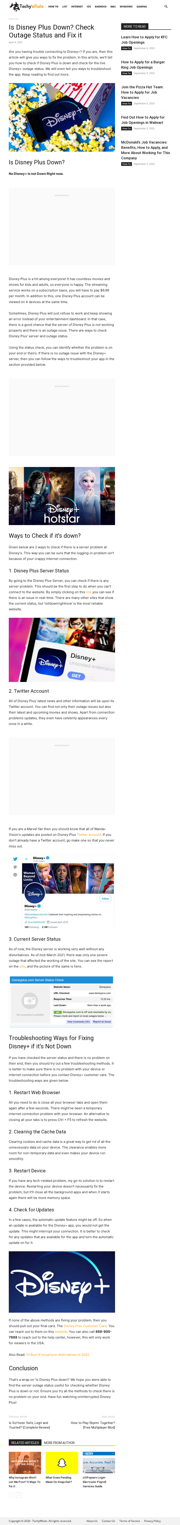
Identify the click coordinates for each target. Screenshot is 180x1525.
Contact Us (108, 1521)
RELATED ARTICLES (25, 1443)
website (61, 1332)
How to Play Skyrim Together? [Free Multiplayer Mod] (93, 1425)
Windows (126, 6)
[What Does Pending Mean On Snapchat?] (62, 1463)
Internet (77, 6)
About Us (92, 1521)
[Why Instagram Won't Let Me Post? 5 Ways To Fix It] (25, 1463)
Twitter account (89, 835)
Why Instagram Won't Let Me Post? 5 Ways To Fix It (24, 1482)
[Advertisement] (62, 228)
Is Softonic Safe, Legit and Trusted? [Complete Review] (29, 1425)
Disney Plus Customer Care (85, 1326)
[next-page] (18, 1495)
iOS (89, 6)
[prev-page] (11, 1495)
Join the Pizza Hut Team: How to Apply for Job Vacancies (142, 92)
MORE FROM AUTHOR (59, 1443)
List (64, 6)
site (22, 966)
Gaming (142, 6)
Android (100, 6)
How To (53, 6)
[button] (166, 7)
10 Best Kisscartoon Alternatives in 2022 (57, 1355)
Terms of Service (129, 1521)
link (89, 592)
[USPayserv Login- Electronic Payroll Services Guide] (99, 1463)
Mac (113, 6)
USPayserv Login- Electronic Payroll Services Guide (94, 1482)
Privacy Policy (152, 1521)
